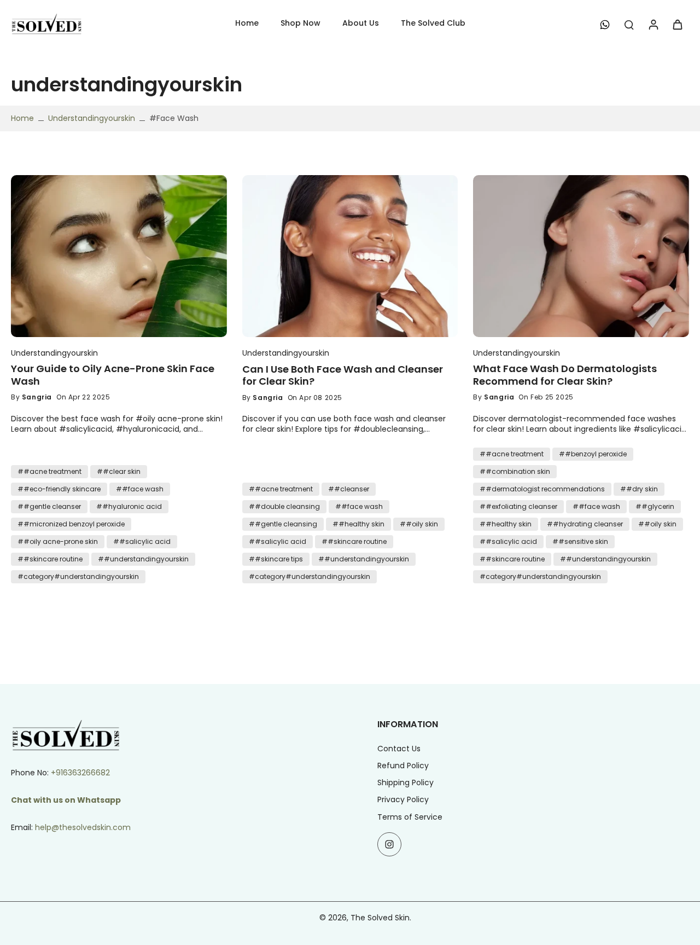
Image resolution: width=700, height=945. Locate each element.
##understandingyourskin (143, 559)
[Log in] (653, 24)
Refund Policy (403, 766)
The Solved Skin (380, 917)
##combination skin (515, 471)
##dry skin (639, 489)
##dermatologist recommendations (542, 489)
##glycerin (654, 506)
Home (22, 118)
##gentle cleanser (49, 506)
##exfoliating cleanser (518, 506)
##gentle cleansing (283, 524)
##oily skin (419, 524)
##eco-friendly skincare (59, 489)
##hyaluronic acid (129, 506)
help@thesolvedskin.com (83, 827)
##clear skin (119, 471)
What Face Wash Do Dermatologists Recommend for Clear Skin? (565, 375)
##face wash (140, 489)
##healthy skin (358, 524)
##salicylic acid (142, 541)
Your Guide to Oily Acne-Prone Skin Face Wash (112, 375)
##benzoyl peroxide (593, 454)
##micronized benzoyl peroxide (71, 524)
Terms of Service (409, 817)
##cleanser (348, 489)
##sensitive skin (580, 541)
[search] (629, 24)
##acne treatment (49, 471)
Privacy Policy (403, 800)
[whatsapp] (605, 24)
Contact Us (399, 749)
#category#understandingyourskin (78, 576)
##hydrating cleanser (585, 524)
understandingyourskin (91, 118)
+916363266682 (80, 772)
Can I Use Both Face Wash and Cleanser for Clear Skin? (342, 375)
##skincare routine (50, 559)
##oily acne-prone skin (58, 541)
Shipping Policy (405, 783)
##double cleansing (284, 506)
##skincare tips (276, 559)
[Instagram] (389, 844)
